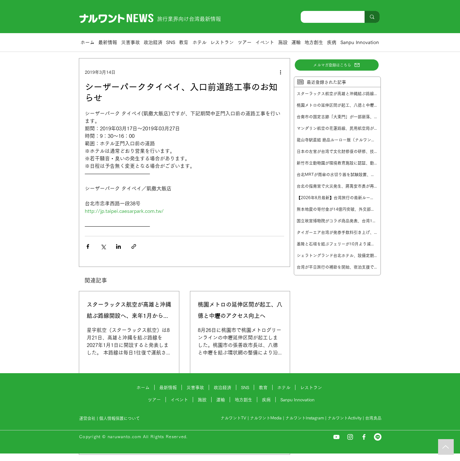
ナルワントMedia (266, 418)
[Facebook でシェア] (88, 246)
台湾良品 (373, 418)
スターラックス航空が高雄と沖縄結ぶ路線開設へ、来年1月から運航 (129, 311)
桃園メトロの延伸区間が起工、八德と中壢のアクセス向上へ (240, 310)
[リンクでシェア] (134, 246)
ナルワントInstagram (304, 418)
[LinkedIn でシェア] (118, 246)
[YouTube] (336, 437)
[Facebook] (364, 437)
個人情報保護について (120, 418)
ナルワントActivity (344, 418)
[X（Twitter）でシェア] (103, 246)
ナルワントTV (233, 418)
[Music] (446, 447)
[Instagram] (350, 437)
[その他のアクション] (280, 72)
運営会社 (87, 418)
